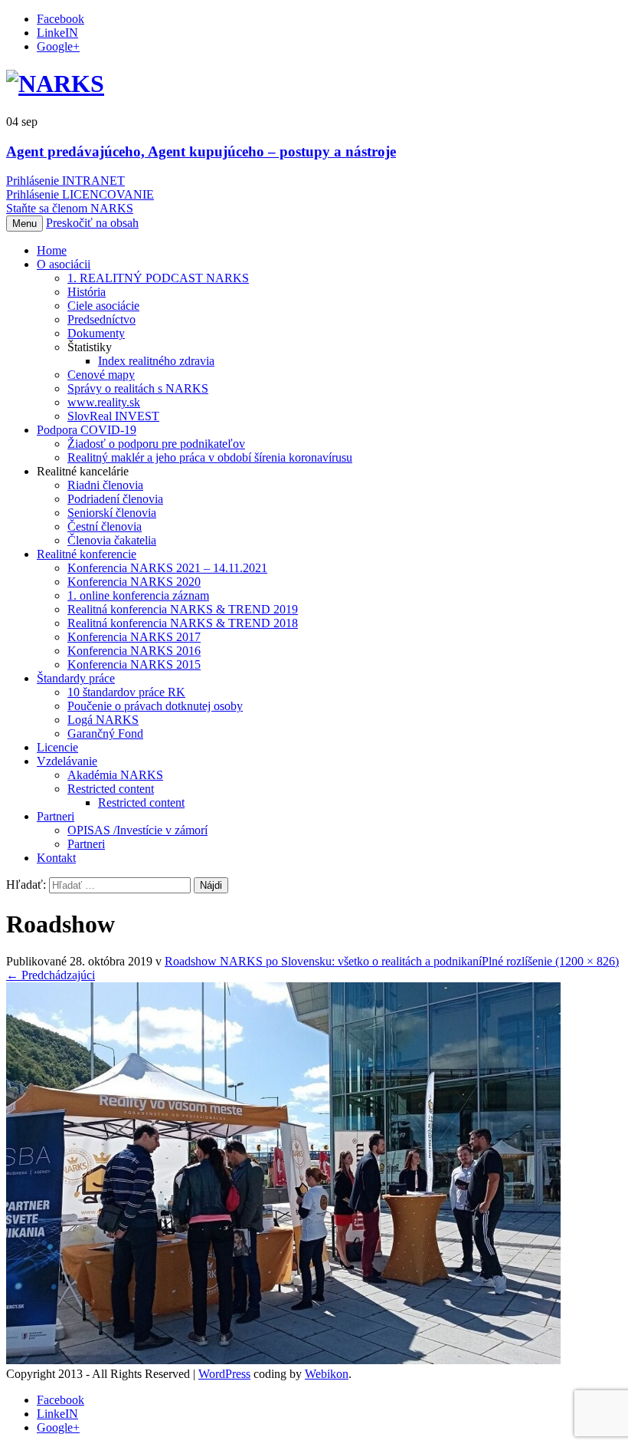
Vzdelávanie (67, 761)
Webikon (326, 1373)
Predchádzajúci (50, 975)
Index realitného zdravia (156, 360)
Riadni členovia (105, 485)
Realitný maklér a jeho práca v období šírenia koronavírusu (209, 457)
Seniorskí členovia (111, 512)
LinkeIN (57, 32)
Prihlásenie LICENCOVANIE (80, 194)
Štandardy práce (76, 678)
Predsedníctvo (101, 319)
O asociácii (63, 264)
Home (52, 250)
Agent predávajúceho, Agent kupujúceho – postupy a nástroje (201, 151)
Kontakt (56, 857)
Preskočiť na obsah (92, 222)
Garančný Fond (105, 733)
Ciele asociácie (103, 305)
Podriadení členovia (115, 498)
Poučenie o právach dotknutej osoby (155, 705)
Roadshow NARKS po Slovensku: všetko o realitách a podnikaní (323, 961)
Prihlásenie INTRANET (65, 180)
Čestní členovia (104, 526)
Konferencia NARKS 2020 (134, 581)
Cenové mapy (101, 374)
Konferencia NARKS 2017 (134, 636)
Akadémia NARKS (115, 774)
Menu (24, 223)
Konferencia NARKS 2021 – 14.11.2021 (167, 567)
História (86, 291)
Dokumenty (96, 333)
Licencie (57, 747)
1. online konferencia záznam (138, 595)
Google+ (58, 46)
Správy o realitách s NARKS (137, 388)
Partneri (55, 816)
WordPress (224, 1373)
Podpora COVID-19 (86, 429)
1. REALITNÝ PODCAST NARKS (158, 277)
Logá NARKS (103, 719)
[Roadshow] (283, 1359)
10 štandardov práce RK (126, 692)
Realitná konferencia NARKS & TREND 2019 (182, 609)
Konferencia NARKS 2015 (134, 664)
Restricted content (110, 788)
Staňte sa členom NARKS (69, 208)
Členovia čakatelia (111, 540)
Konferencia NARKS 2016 (134, 650)
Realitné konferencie (86, 554)
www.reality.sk (103, 402)
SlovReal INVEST (113, 416)
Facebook (60, 18)
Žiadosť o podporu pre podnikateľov (156, 443)
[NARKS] (55, 83)
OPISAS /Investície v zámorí (137, 830)
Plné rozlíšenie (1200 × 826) (550, 961)
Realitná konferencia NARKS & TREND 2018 (182, 623)
